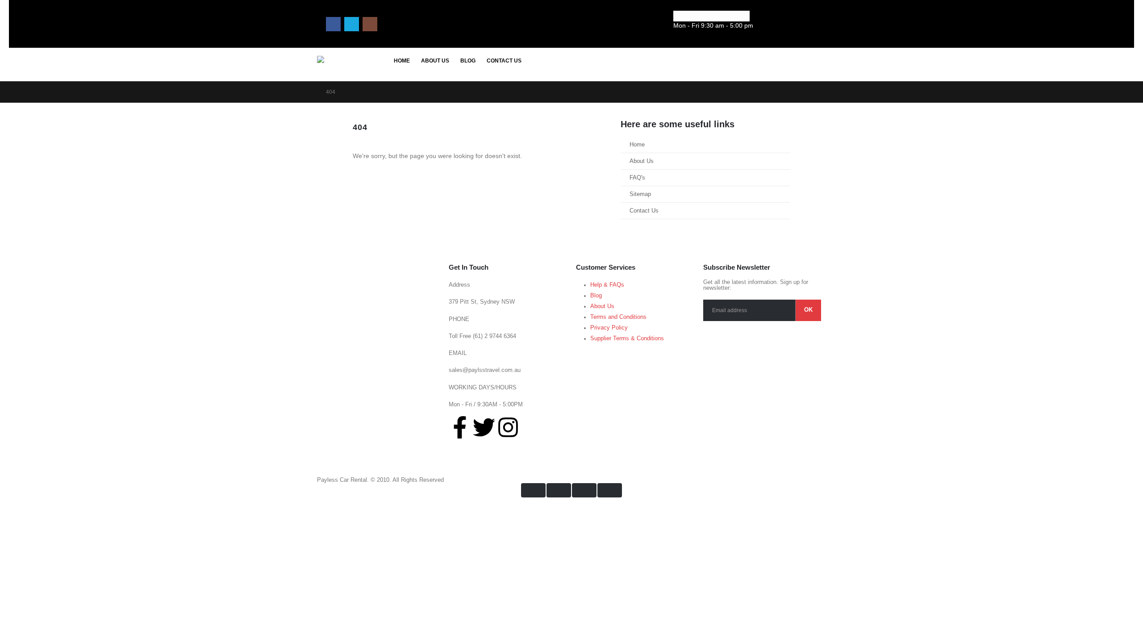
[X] (351, 24)
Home (402, 61)
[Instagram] (370, 24)
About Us (435, 61)
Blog (468, 61)
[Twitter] (484, 427)
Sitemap (640, 194)
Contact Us (504, 61)
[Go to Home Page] (310, 92)
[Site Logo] (352, 65)
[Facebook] (333, 24)
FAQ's (637, 178)
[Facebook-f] (460, 427)
